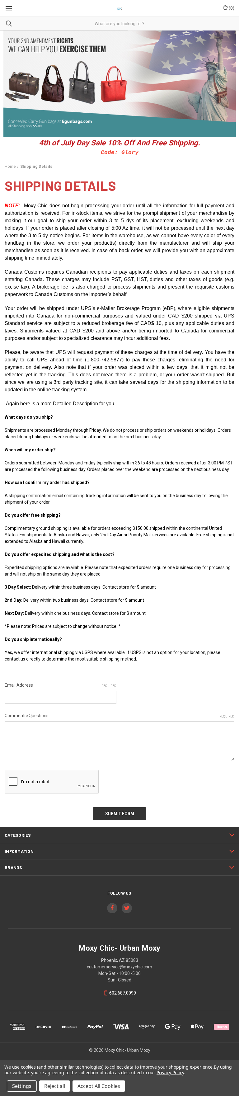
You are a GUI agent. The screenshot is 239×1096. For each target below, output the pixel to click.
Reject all (54, 1086)
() (231, 8)
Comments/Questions (119, 715)
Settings (21, 1086)
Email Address (60, 685)
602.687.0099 (122, 993)
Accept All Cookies (98, 1086)
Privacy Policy (170, 1072)
